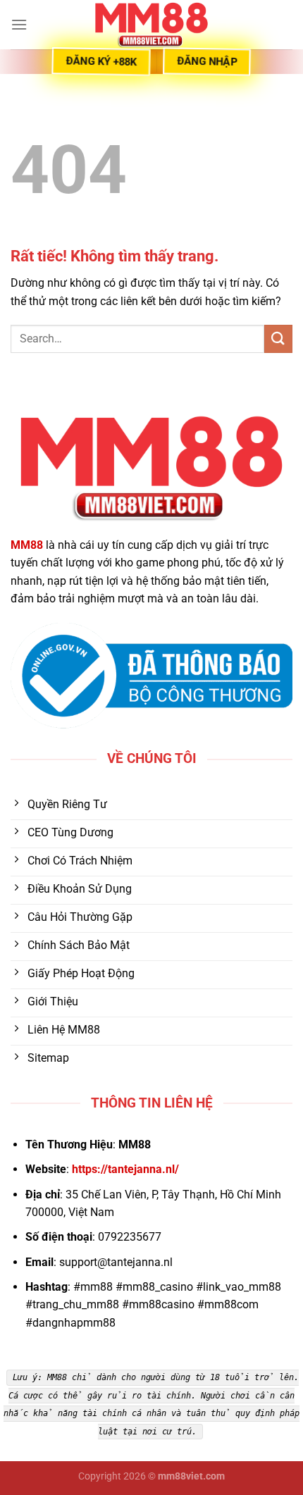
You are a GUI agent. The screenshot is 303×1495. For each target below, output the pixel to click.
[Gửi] (278, 338)
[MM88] (151, 24)
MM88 (27, 545)
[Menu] (19, 24)
